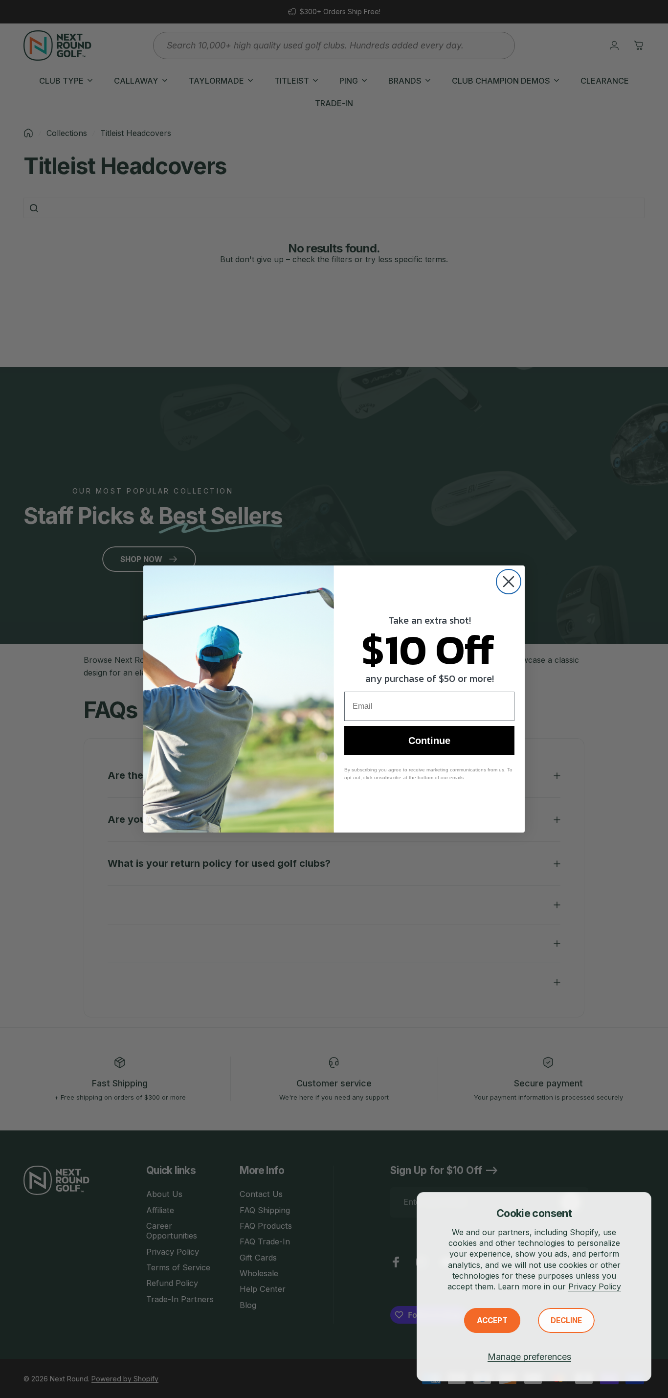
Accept (492, 1320)
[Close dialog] (508, 581)
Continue (429, 740)
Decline (566, 1320)
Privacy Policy (594, 1286)
